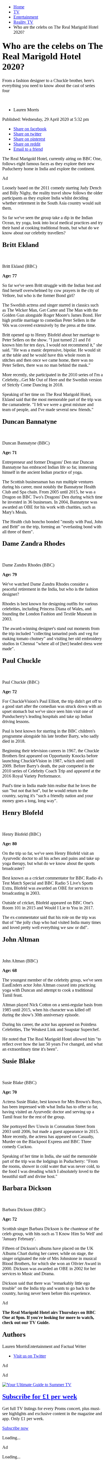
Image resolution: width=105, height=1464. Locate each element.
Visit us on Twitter (29, 1356)
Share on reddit (26, 144)
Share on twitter (27, 134)
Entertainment (25, 17)
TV (16, 12)
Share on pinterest (29, 139)
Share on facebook (29, 128)
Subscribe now (15, 1428)
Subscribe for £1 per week (39, 1396)
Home (18, 6)
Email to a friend (28, 149)
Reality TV (23, 22)
